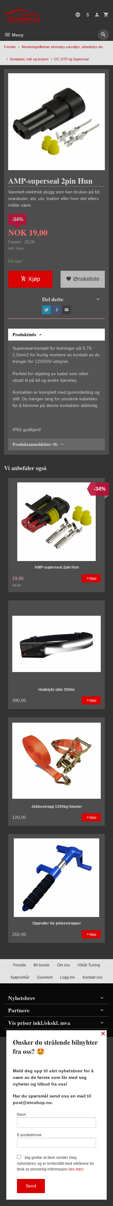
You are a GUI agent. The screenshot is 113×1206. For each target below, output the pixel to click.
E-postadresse (29, 1135)
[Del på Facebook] (56, 309)
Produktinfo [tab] (24, 334)
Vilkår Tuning (89, 965)
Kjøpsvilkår (20, 977)
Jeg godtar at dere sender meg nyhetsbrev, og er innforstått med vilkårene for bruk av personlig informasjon (55, 1163)
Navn (21, 1114)
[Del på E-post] (66, 309)
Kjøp (34, 279)
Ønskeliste (86, 279)
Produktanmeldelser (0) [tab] (35, 444)
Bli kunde (42, 965)
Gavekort (44, 977)
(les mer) (75, 1169)
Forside (10, 47)
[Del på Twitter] (46, 309)
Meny (17, 34)
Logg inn (67, 977)
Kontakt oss (92, 977)
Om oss (63, 965)
